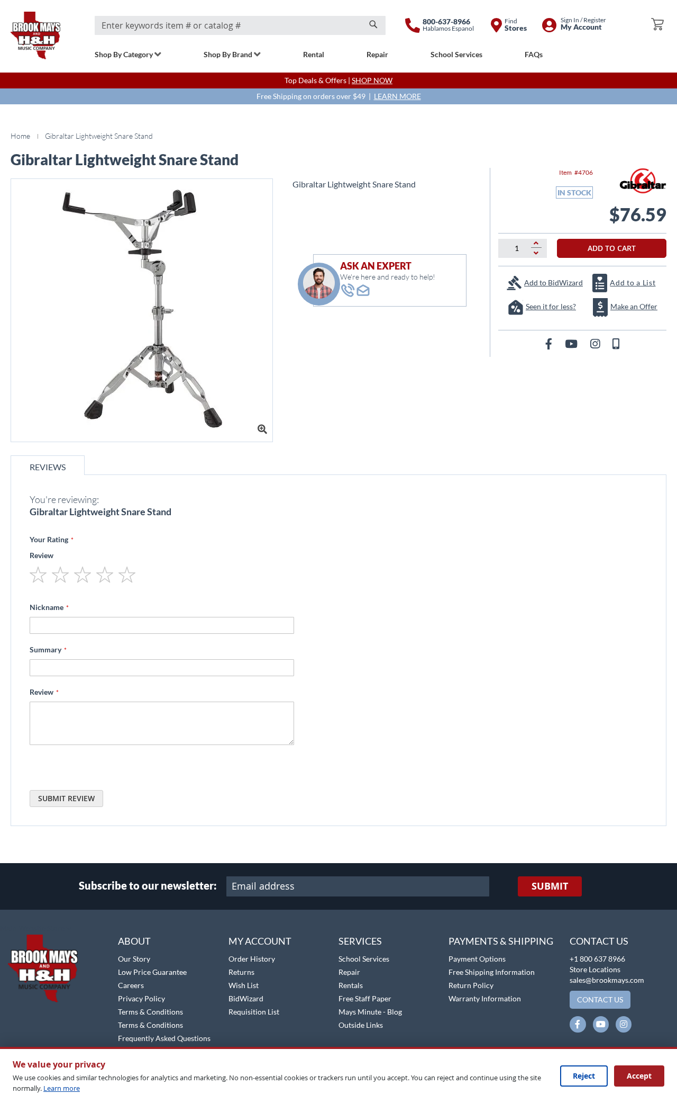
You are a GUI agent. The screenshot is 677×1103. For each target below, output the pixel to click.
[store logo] (35, 35)
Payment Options (477, 958)
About (134, 941)
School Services (363, 958)
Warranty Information (485, 998)
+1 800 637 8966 (597, 958)
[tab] (48, 465)
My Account (259, 941)
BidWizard (245, 998)
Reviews (48, 467)
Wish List (243, 985)
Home (20, 135)
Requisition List (253, 1011)
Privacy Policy (141, 998)
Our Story (134, 958)
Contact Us (599, 941)
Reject (584, 1076)
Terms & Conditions (150, 1011)
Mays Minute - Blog (370, 1011)
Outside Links (360, 1024)
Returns (241, 971)
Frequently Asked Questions (164, 1038)
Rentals (350, 985)
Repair (349, 971)
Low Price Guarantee (152, 971)
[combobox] (240, 25)
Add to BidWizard (553, 282)
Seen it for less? (551, 306)
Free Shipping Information (492, 971)
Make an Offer (633, 306)
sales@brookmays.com (607, 979)
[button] (35, 929)
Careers (131, 985)
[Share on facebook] (549, 343)
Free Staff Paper (364, 998)
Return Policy (471, 985)
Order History (251, 958)
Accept (639, 1076)
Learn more (61, 1088)
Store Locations (595, 969)
